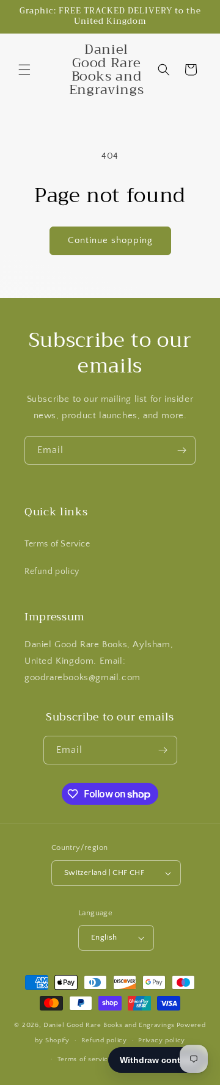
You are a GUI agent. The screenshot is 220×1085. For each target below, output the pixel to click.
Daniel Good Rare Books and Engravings (109, 1025)
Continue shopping (110, 240)
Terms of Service (57, 544)
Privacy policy (161, 1040)
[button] (24, 69)
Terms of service (84, 1059)
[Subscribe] (181, 450)
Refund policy (51, 571)
